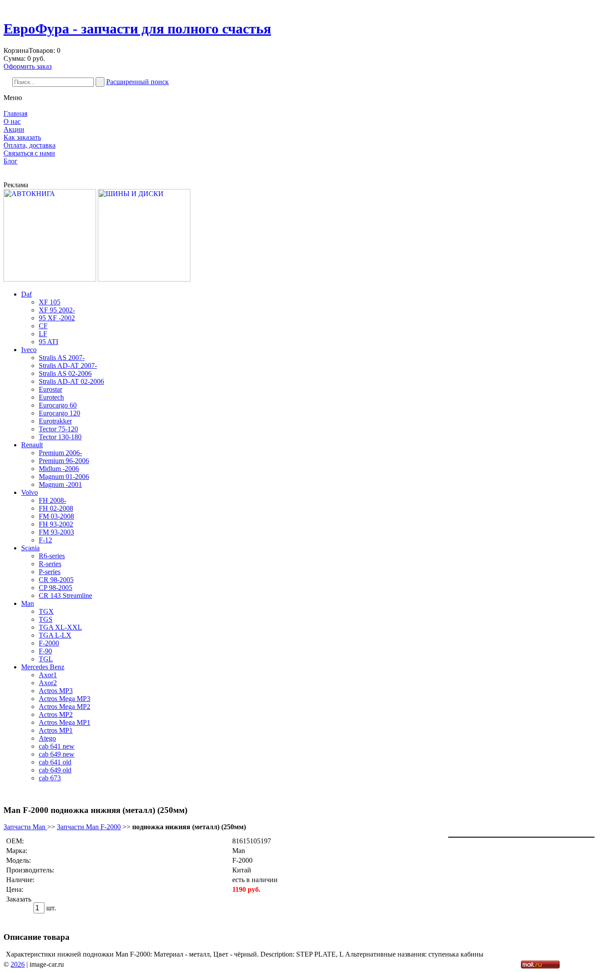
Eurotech (51, 397)
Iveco (29, 349)
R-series (50, 564)
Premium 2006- (60, 452)
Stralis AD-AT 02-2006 (71, 381)
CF (43, 326)
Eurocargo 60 (58, 405)
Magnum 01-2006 (64, 476)
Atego (47, 738)
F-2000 (49, 643)
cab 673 (50, 778)
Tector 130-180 (60, 437)
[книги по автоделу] (50, 279)
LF (43, 334)
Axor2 (48, 682)
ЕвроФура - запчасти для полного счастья (137, 29)
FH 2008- (52, 500)
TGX (46, 611)
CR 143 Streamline (65, 595)
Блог (11, 161)
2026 (18, 964)
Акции (14, 129)
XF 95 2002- (57, 310)
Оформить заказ (28, 66)
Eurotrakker (55, 421)
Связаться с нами (29, 153)
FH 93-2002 (56, 524)
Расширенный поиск (137, 81)
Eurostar (50, 389)
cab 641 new (56, 746)
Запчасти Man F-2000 (89, 827)
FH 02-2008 (56, 508)
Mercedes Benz (42, 667)
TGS (45, 619)
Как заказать (22, 137)
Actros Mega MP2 (64, 706)
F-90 (45, 651)
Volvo (29, 492)
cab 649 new (56, 754)
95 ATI (48, 341)
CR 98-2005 (56, 579)
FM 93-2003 (56, 532)
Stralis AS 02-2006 (65, 373)
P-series (49, 571)
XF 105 (49, 302)
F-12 (45, 540)
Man (27, 603)
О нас (12, 121)
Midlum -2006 (59, 468)
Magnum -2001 (60, 484)
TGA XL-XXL (60, 627)
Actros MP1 (56, 730)
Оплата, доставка (30, 145)
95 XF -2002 (57, 318)
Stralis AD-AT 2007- (68, 365)
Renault (32, 445)
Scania (30, 548)
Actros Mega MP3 (64, 698)
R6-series (52, 556)
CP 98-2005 (55, 587)
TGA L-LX (55, 635)
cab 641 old (55, 762)
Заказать (18, 899)
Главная (15, 113)
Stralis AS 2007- (62, 357)
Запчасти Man (25, 827)
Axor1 (48, 675)
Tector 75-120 (58, 429)
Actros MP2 (56, 714)
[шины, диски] (144, 279)
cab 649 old (55, 770)
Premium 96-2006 (64, 460)
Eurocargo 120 (59, 413)
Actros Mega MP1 (64, 722)
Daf (26, 294)
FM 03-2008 (56, 516)
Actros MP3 (56, 690)
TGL (46, 659)
